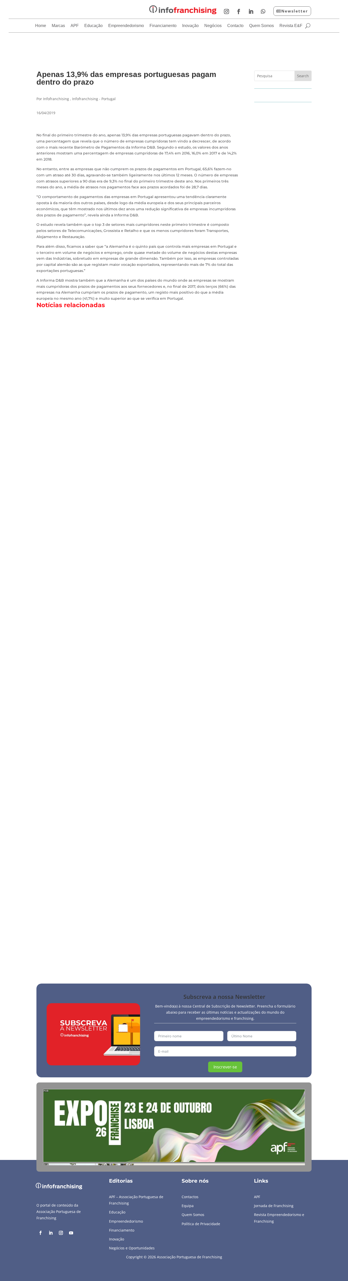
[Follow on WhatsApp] (263, 11)
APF (75, 26)
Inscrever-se (225, 1067)
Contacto (235, 26)
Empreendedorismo (126, 26)
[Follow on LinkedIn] (251, 11)
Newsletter (294, 11)
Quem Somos (261, 26)
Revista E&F (290, 26)
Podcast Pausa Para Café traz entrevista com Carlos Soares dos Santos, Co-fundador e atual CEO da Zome (161, 936)
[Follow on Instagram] (226, 11)
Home (40, 26)
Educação (93, 26)
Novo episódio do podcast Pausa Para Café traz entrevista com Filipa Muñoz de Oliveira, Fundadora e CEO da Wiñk (172, 498)
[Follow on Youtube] (71, 1233)
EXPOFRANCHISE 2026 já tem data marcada (90, 717)
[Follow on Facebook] (239, 11)
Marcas (58, 26)
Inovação (190, 26)
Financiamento (163, 26)
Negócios (213, 26)
